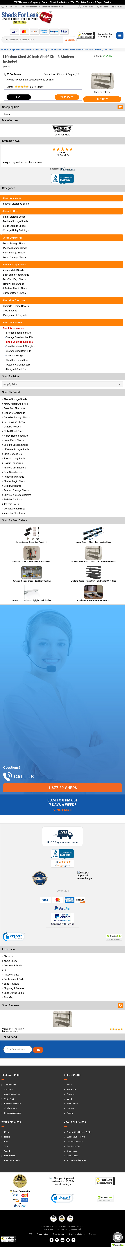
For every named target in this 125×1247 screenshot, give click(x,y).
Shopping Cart (105, 35)
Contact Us (9, 1099)
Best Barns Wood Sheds (16, 274)
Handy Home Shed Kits (16, 435)
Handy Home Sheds (13, 283)
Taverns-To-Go (12, 504)
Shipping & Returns (14, 988)
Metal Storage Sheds (14, 243)
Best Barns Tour (73, 1146)
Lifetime (70, 1108)
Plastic (7, 1137)
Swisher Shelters (13, 499)
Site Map (8, 997)
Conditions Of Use (12, 1094)
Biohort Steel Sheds (14, 413)
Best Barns (71, 1089)
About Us (119, 7)
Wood (7, 1151)
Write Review (67, 97)
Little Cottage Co (13, 454)
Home (3, 50)
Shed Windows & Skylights (20, 346)
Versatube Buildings (14, 508)
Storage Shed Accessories (20, 50)
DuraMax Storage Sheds (17, 417)
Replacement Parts (14, 979)
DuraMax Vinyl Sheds (14, 279)
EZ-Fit (69, 1099)
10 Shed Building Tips (76, 1160)
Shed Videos (72, 1156)
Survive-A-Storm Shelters (17, 495)
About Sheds (11, 961)
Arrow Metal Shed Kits (16, 403)
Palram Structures (13, 463)
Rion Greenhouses (13, 472)
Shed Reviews (11, 983)
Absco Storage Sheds (15, 399)
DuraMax (71, 1094)
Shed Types (72, 1151)
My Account (87, 7)
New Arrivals (9, 1156)
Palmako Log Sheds (14, 458)
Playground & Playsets (15, 315)
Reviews (109, 50)
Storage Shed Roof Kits (18, 351)
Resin (6, 1141)
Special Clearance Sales (16, 203)
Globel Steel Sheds (14, 431)
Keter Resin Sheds (14, 440)
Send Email (63, 810)
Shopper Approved (12, 1113)
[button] (8, 1239)
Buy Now (102, 99)
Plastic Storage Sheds (15, 248)
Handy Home (72, 1103)
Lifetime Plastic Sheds (15, 288)
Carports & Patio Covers (16, 306)
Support (104, 7)
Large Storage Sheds (14, 225)
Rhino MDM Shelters (15, 467)
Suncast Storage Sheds (16, 490)
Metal (6, 1132)
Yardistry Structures (14, 513)
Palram (70, 1113)
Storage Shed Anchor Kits (19, 337)
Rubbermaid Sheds (14, 476)
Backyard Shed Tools (17, 369)
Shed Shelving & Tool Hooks (47, 50)
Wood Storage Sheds (14, 257)
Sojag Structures (12, 485)
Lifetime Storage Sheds (16, 449)
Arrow (69, 1085)
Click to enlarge (102, 92)
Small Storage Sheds (14, 216)
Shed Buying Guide (14, 992)
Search (71, 40)
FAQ (6, 970)
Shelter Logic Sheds (14, 481)
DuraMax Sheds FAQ (76, 1137)
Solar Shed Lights (15, 355)
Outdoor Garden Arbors (18, 364)
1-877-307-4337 (11, 7)
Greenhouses (10, 310)
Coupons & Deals (13, 965)
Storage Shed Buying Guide (79, 1132)
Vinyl (6, 1146)
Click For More (62, 134)
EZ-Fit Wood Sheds (14, 422)
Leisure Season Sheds (16, 444)
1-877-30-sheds (62, 788)
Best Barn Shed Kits (14, 408)
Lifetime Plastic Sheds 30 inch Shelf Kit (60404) (82, 50)
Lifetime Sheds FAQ (75, 1141)
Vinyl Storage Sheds (14, 252)
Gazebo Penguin (12, 426)
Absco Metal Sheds (13, 270)
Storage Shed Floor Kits (19, 332)
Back (18, 97)
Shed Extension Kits (17, 360)
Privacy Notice (11, 974)
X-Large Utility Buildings (16, 230)
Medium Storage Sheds (15, 221)
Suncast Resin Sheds (14, 293)
